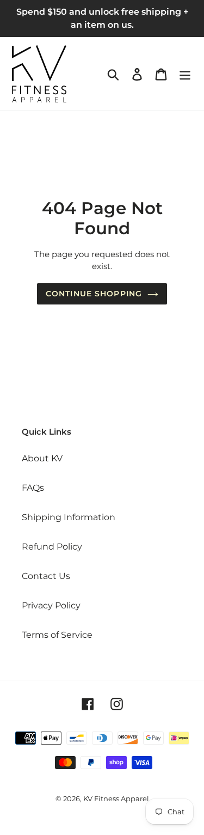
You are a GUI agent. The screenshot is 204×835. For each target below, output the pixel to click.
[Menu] (185, 74)
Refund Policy (52, 546)
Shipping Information (68, 517)
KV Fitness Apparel (116, 798)
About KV (42, 458)
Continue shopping (94, 293)
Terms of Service (57, 635)
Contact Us (46, 576)
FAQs (33, 488)
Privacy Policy (51, 605)
